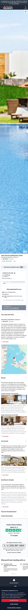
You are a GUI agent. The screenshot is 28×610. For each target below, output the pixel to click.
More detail (5, 341)
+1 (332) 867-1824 (15, 546)
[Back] (2, 7)
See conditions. (15, 3)
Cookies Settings (14, 604)
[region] (14, 598)
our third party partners (11, 593)
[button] (14, 315)
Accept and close (14, 600)
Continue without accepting (14, 607)
